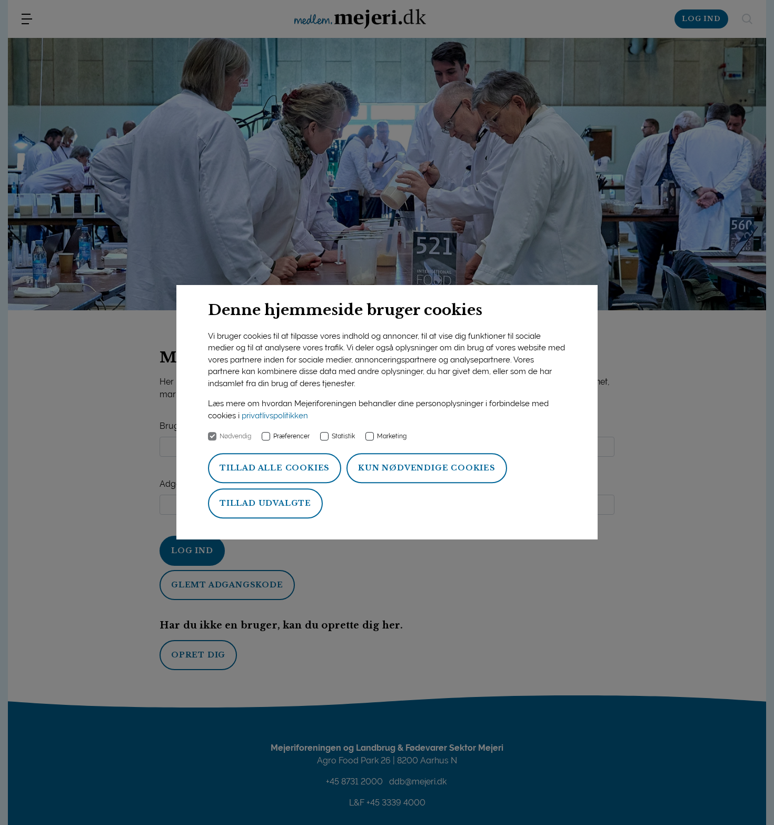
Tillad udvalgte (265, 503)
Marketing (391, 436)
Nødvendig (235, 436)
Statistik (343, 436)
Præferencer (291, 436)
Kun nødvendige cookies (426, 468)
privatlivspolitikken (275, 415)
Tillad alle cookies (275, 468)
